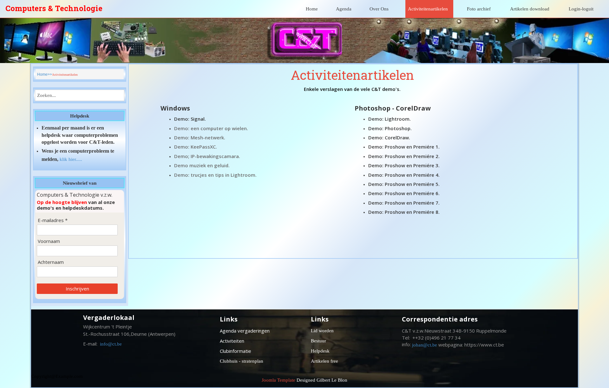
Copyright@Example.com (57, 376)
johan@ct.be (424, 344)
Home (312, 8)
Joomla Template (278, 380)
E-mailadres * (53, 220)
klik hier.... (70, 159)
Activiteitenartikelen (428, 8)
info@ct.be (111, 344)
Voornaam (49, 241)
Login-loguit (581, 8)
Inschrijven (77, 288)
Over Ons (379, 8)
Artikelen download (529, 8)
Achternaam (51, 262)
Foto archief (479, 8)
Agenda (343, 8)
